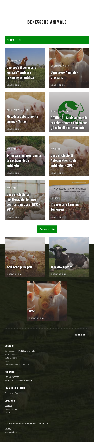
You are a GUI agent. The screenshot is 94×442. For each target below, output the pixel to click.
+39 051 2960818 (12, 377)
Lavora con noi (11, 409)
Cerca (7, 412)
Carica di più (47, 229)
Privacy (8, 429)
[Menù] (89, 4)
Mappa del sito (11, 432)
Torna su (80, 334)
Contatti (8, 406)
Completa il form (12, 393)
